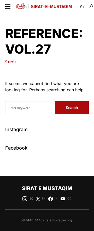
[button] (7, 6)
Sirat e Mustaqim (47, 188)
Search (72, 107)
